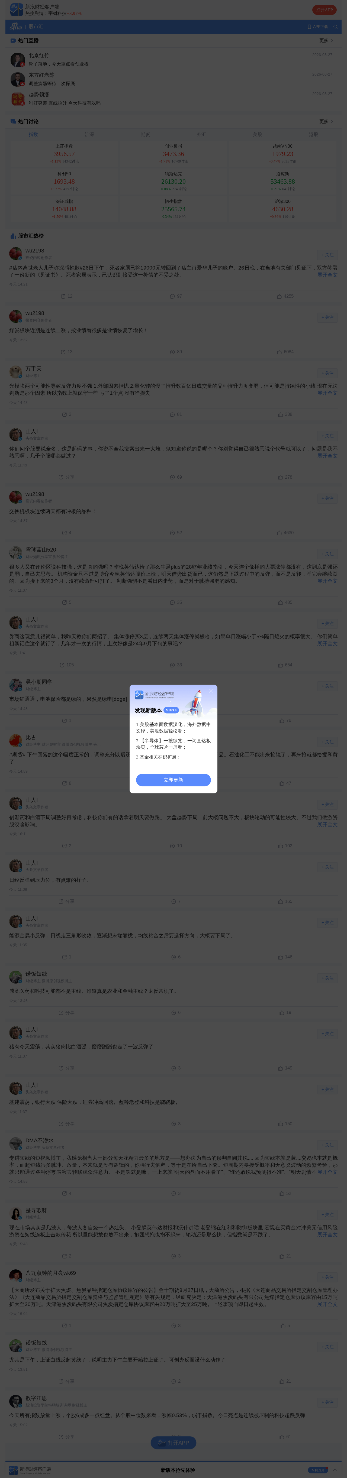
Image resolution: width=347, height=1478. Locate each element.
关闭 (211, 691)
